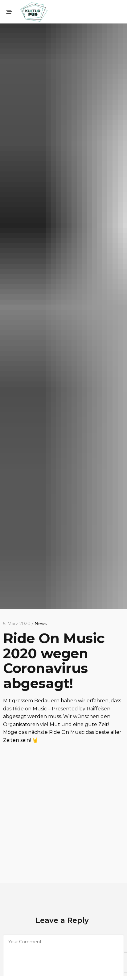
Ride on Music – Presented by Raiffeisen (61, 709)
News (41, 623)
